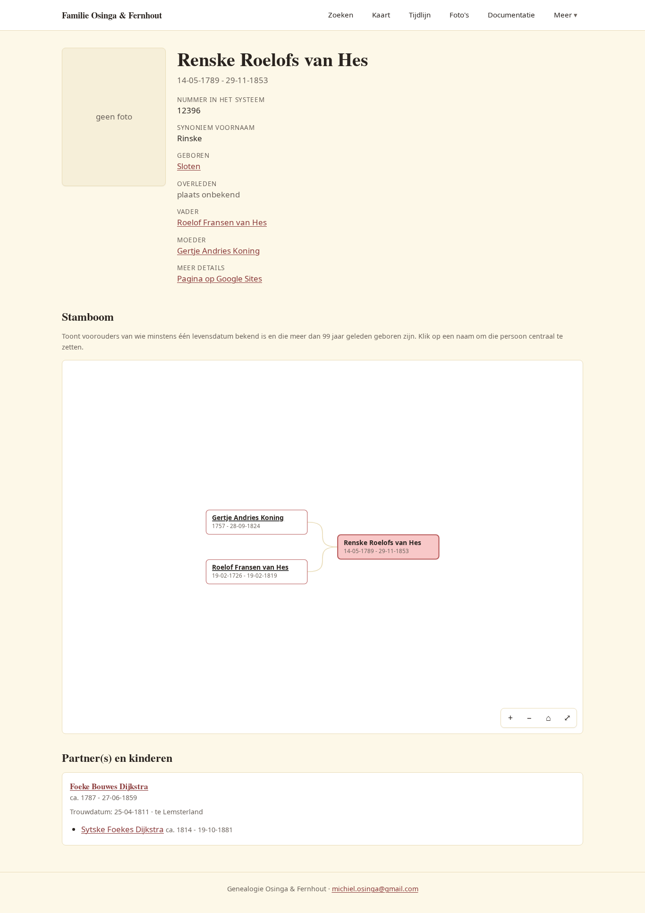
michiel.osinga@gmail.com (375, 888)
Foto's (459, 14)
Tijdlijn (420, 14)
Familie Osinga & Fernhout (112, 15)
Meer (563, 14)
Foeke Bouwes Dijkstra (109, 786)
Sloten (189, 166)
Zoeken (340, 14)
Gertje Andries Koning (218, 250)
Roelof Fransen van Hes (222, 222)
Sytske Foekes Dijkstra (122, 829)
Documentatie (511, 14)
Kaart (381, 14)
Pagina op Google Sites (219, 278)
